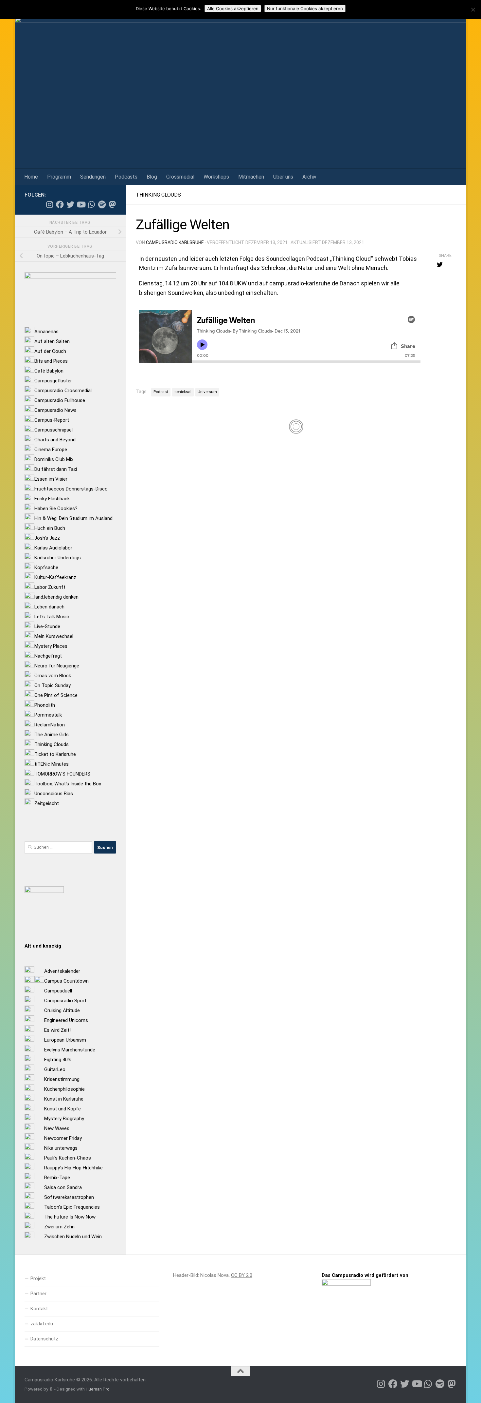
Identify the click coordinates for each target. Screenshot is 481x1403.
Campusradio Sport (65, 1001)
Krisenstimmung (62, 1079)
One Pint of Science (56, 695)
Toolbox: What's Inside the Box (67, 784)
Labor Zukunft (49, 587)
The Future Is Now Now (70, 1217)
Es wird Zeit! (57, 1030)
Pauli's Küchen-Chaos (67, 1158)
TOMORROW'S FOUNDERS (62, 774)
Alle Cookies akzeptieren (232, 8)
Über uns (283, 177)
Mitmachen (251, 177)
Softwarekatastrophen (69, 1197)
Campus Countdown (66, 981)
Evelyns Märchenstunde (69, 1050)
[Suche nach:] (58, 847)
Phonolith (44, 705)
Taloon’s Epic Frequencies (72, 1207)
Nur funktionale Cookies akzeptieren (305, 8)
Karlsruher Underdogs (57, 558)
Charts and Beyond (55, 440)
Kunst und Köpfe (62, 1109)
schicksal (182, 392)
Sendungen (93, 177)
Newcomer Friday (63, 1138)
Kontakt (39, 1309)
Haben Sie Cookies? (56, 508)
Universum (207, 392)
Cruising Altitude (62, 1010)
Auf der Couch (50, 351)
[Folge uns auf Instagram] (49, 204)
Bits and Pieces (51, 361)
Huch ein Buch (49, 528)
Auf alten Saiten (52, 341)
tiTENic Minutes (51, 764)
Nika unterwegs (61, 1148)
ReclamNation (49, 725)
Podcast (160, 392)
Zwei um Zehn (59, 1227)
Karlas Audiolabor (53, 548)
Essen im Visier (50, 479)
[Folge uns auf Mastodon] (112, 204)
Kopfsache (46, 567)
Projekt (38, 1278)
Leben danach (49, 607)
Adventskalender (62, 971)
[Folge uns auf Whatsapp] (91, 204)
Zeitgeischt (46, 803)
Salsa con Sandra (63, 1187)
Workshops (216, 177)
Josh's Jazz (47, 538)
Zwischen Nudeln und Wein (73, 1237)
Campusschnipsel (53, 430)
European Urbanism (65, 1040)
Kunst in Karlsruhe (63, 1099)
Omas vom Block (52, 676)
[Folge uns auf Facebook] (60, 204)
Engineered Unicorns (66, 1020)
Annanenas (46, 332)
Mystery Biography (64, 1119)
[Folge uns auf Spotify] (102, 204)
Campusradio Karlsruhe (175, 242)
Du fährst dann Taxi (55, 469)
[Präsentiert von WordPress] (51, 1389)
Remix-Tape (57, 1178)
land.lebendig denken (56, 597)
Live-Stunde (47, 626)
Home (31, 177)
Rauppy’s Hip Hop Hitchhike (73, 1168)
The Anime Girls (51, 735)
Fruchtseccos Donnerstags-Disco (71, 489)
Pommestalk (48, 715)
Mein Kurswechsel (53, 636)
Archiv (309, 177)
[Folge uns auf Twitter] (70, 204)
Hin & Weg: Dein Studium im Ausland (73, 518)
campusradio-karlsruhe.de (303, 283)
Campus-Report (51, 420)
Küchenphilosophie (64, 1089)
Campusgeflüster (53, 381)
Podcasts (126, 177)
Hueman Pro (98, 1389)
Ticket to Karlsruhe (55, 754)
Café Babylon (48, 371)
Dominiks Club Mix (53, 459)
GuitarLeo (54, 1069)
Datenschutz (44, 1339)
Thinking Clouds (158, 195)
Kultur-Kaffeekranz (55, 577)
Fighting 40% (57, 1060)
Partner (38, 1294)
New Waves (56, 1128)
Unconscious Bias (53, 794)
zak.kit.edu (41, 1324)
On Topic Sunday (52, 685)
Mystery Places (50, 646)
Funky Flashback (52, 499)
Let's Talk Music (51, 617)
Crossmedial (180, 177)
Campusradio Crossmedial (63, 391)
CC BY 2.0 (241, 1275)
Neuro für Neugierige (56, 666)
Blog (152, 177)
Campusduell (58, 991)
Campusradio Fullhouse (59, 400)
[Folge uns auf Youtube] (81, 204)
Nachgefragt (48, 656)
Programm (59, 177)
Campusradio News (55, 410)
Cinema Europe (50, 449)
